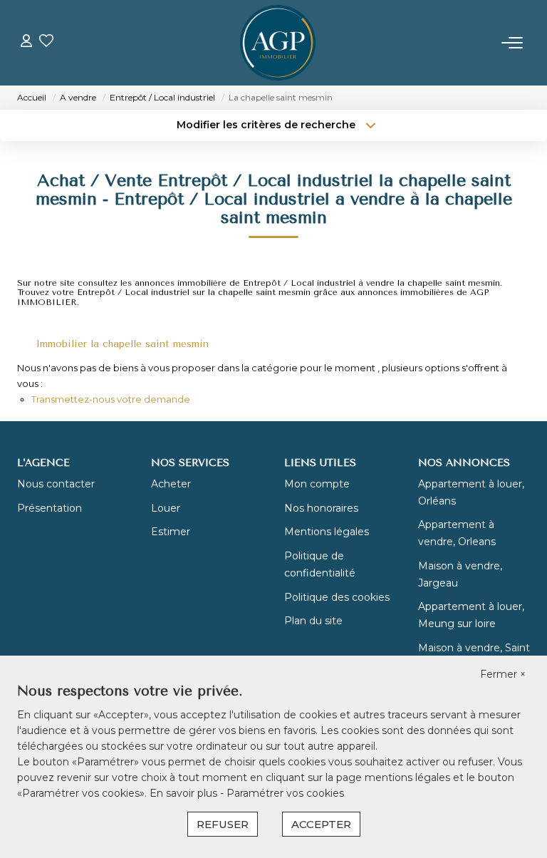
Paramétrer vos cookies (285, 793)
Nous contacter (56, 483)
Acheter (171, 483)
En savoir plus (185, 793)
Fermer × (503, 674)
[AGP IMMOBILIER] (278, 43)
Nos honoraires (321, 508)
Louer (165, 508)
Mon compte (317, 483)
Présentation (49, 508)
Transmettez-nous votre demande (110, 399)
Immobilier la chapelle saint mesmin (122, 344)
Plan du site (313, 620)
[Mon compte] (26, 42)
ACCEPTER (321, 824)
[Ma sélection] (46, 42)
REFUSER (223, 824)
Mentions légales (326, 531)
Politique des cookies (337, 597)
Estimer (170, 531)
